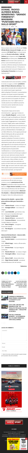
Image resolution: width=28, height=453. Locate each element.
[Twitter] (18, 273)
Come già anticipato (6, 178)
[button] (2, 2)
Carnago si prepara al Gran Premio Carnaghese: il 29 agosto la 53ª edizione (17, 299)
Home (2, 5)
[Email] (15, 273)
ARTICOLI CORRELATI (7, 292)
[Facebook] (9, 273)
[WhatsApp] (5, 273)
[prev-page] (2, 323)
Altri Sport (7, 5)
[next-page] (4, 323)
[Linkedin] (12, 273)
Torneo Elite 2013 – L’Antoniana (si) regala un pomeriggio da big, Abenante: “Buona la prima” (7, 284)
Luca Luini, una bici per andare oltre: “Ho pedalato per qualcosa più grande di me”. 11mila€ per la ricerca (18, 308)
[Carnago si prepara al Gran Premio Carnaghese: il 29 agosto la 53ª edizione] (4, 298)
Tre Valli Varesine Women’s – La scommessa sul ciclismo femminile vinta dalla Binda (17, 317)
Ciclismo (11, 5)
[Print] (2, 273)
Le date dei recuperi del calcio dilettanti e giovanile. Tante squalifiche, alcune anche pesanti (20, 284)
